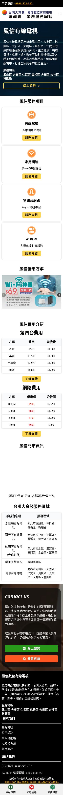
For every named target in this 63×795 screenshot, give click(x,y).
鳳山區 (7, 74)
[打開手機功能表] (59, 14)
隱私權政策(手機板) (48, 782)
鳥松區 (36, 74)
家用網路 (7, 732)
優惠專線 (34, 658)
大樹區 (45, 74)
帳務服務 (7, 749)
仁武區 (26, 74)
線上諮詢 (29, 85)
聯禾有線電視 (13, 562)
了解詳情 (31, 379)
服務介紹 (31, 137)
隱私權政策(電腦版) (27, 782)
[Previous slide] (4, 295)
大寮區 (17, 74)
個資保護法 (10, 782)
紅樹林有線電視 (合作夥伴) (13, 551)
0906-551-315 (24, 3)
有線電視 (7, 727)
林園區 (7, 78)
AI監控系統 (9, 743)
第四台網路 (9, 738)
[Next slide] (59, 295)
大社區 (54, 74)
